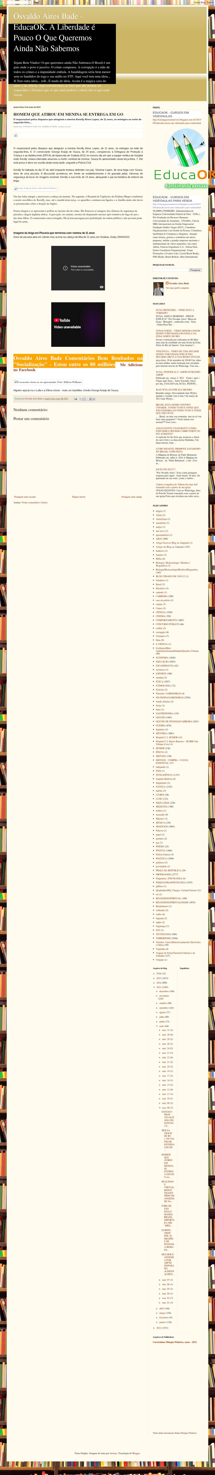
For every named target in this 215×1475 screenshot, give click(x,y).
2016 (159, 973)
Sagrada (159, 918)
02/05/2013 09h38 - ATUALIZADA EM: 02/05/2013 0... (168, 1118)
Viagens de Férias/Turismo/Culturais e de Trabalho (175, 954)
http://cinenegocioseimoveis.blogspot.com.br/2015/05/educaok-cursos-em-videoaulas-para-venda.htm (177, 121)
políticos (160, 862)
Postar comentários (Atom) (35, 502)
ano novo (160, 530)
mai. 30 (166, 1034)
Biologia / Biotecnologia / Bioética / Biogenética (173, 564)
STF (158, 930)
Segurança (161, 926)
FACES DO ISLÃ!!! (166, 469)
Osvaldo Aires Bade (179, 283)
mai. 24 (166, 1048)
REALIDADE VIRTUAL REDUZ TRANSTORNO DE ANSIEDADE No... (168, 1191)
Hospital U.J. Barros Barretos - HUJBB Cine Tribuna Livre (177, 743)
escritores (160, 669)
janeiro (163, 1322)
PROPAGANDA (163, 874)
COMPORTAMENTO (166, 620)
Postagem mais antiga (131, 496)
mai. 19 (166, 1071)
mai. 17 (166, 1075)
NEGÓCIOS (162, 826)
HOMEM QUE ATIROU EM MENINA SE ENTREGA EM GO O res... (168, 1166)
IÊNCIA (160, 752)
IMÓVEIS (161, 756)
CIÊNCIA (160, 612)
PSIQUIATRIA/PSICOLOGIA (170, 882)
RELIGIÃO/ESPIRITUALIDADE (172, 902)
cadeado (159, 592)
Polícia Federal (163, 854)
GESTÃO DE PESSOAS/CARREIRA (174, 721)
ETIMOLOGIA (163, 685)
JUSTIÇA (160, 786)
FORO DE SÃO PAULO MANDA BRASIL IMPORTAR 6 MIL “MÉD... (168, 1215)
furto (158, 709)
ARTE (159, 538)
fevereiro (164, 1317)
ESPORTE (161, 673)
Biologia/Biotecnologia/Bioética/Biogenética (177, 569)
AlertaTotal (161, 519)
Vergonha (160, 948)
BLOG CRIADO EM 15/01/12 (170, 576)
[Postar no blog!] (84, 399)
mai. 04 (166, 1293)
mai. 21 (166, 1062)
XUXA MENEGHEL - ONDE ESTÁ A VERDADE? (175, 311)
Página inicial (78, 496)
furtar (158, 705)
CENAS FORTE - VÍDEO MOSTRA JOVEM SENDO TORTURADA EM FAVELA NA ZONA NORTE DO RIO (178, 333)
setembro (164, 1007)
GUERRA (160, 725)
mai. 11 (166, 1094)
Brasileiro (160, 588)
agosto (162, 1012)
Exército (160, 689)
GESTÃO (160, 717)
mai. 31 (166, 1030)
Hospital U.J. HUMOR (167, 737)
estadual (159, 677)
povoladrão (161, 866)
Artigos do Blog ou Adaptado (170, 546)
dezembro (164, 991)
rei (157, 894)
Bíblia (159, 558)
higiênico (160, 729)
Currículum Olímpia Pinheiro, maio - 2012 (175, 1342)
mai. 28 (166, 1043)
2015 (159, 978)
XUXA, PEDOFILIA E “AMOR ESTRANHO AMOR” (178, 373)
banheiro (160, 550)
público (159, 886)
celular (159, 604)
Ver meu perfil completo (177, 287)
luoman (113, 1453)
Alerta (159, 515)
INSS (158, 770)
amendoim (161, 522)
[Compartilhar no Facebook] (90, 399)
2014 (159, 982)
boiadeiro (160, 580)
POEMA (160, 846)
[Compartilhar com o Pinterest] (94, 399)
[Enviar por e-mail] (81, 399)
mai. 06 (166, 1284)
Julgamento (161, 782)
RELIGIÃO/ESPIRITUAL (168, 898)
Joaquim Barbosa (164, 778)
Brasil (158, 584)
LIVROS (160, 794)
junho (162, 1021)
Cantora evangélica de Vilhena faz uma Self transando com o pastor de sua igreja (177, 486)
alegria (159, 511)
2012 (159, 1327)
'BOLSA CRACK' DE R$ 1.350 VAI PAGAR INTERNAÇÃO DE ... (168, 1140)
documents (169, 1432)
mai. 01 (166, 1302)
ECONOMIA (162, 657)
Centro (159, 608)
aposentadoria (162, 534)
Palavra (159, 830)
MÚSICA (160, 822)
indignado (160, 766)
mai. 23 (166, 1052)
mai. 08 (166, 1107)
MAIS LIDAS (162, 802)
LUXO (159, 798)
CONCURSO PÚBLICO (167, 624)
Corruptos (160, 636)
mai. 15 (166, 1084)
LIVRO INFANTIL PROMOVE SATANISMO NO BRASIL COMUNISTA (178, 450)
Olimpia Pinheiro (188, 1432)
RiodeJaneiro (162, 906)
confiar (159, 628)
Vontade (160, 959)
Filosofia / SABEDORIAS (168, 693)
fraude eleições (163, 701)
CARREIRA (162, 596)
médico (159, 810)
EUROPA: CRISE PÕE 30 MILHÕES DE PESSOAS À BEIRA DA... (168, 1239)
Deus (158, 640)
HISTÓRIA (161, 733)
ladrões (159, 790)
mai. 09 (166, 1103)
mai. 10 (166, 1098)
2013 (159, 987)
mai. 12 (166, 1089)
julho (162, 1016)
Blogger (136, 1453)
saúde (158, 922)
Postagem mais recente (25, 496)
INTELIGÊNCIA (164, 774)
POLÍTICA (161, 858)
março (162, 1312)
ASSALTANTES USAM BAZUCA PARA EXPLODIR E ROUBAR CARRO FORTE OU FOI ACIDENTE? (178, 430)
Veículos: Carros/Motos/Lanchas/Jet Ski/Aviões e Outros (178, 944)
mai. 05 (166, 1288)
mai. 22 (166, 1057)
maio (162, 1026)
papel (158, 834)
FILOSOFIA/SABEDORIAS (170, 697)
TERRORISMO (163, 938)
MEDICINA (162, 806)
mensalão (160, 814)
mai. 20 (166, 1066)
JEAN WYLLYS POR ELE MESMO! (174, 389)
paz (157, 842)
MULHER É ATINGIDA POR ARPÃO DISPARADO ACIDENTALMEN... (168, 1264)
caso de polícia (163, 600)
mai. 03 (166, 1298)
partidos (159, 838)
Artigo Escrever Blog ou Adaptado (172, 542)
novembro (164, 995)
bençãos (159, 554)
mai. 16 (166, 1080)
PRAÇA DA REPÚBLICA (168, 870)
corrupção (160, 632)
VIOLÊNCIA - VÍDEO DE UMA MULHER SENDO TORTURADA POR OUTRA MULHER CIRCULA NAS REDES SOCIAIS (178, 354)
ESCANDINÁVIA (165, 665)
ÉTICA (159, 681)
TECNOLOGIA (163, 934)
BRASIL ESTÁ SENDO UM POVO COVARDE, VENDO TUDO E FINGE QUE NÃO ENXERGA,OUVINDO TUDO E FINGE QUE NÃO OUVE (178, 409)
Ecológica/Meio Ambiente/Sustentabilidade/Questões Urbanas (177, 649)
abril (161, 1308)
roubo (158, 914)
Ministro (160, 818)
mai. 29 (166, 1039)
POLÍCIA (160, 850)
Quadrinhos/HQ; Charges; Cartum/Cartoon (176, 890)
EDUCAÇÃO (162, 661)
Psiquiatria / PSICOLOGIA (169, 878)
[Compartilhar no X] (87, 399)
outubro (163, 1003)
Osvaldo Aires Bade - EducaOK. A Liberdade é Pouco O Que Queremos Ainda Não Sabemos (54, 31)
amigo (159, 526)
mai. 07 (166, 1279)
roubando (160, 910)
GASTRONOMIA (164, 713)
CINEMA (160, 616)
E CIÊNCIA (162, 644)
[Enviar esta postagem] (75, 398)
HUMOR (160, 748)
